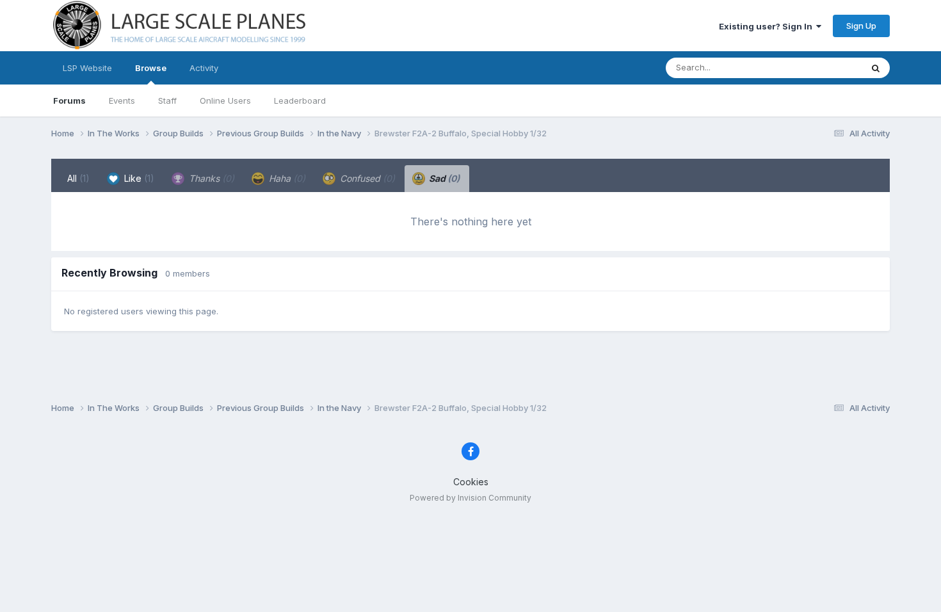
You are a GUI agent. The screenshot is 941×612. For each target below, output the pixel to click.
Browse (150, 68)
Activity (203, 68)
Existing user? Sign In (767, 26)
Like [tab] (138, 178)
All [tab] (78, 178)
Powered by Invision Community (470, 498)
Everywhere (822, 67)
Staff (167, 100)
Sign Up (861, 25)
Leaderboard (300, 100)
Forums (69, 100)
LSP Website (87, 68)
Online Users (225, 100)
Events (122, 100)
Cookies (470, 481)
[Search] (876, 68)
